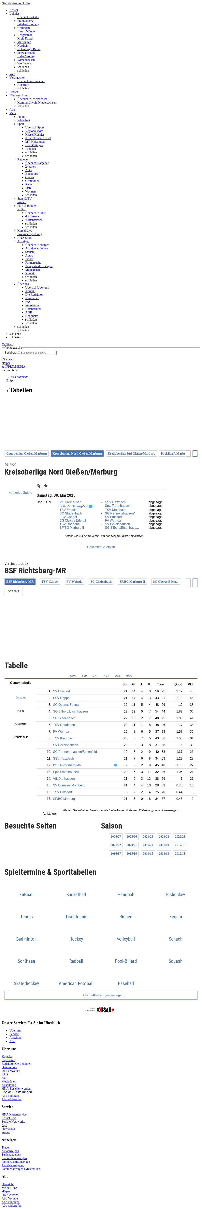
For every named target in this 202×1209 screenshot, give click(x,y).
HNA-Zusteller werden (16, 1088)
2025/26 (132, 836)
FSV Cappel (68, 517)
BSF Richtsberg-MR (74, 506)
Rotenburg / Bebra (28, 49)
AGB (28, 312)
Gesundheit (32, 180)
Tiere (28, 188)
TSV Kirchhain (115, 510)
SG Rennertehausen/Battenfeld (127, 513)
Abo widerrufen (12, 1099)
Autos (29, 255)
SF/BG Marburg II (72, 527)
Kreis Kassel (25, 38)
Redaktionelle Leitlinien (16, 1063)
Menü (5, 344)
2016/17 (116, 853)
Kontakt (30, 273)
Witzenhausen (26, 59)
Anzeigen (15, 1037)
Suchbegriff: (12, 352)
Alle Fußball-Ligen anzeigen (102, 995)
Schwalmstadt (26, 52)
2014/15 (148, 853)
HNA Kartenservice (14, 1114)
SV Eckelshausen (117, 524)
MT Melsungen (35, 141)
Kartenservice (33, 220)
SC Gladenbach (71, 513)
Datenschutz (33, 309)
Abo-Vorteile (10, 1198)
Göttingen (23, 27)
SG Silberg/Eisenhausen (122, 527)
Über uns (15, 1030)
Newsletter (32, 298)
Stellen (29, 252)
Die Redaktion (34, 294)
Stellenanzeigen (11, 1154)
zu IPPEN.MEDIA (13, 366)
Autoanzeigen (10, 1151)
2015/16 (132, 853)
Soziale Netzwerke (13, 1121)
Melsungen (24, 42)
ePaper (6, 1191)
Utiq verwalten (11, 1070)
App (4, 1125)
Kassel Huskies (34, 134)
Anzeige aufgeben (36, 248)
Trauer (29, 259)
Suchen (7, 359)
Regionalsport (34, 131)
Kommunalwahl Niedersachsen (36, 102)
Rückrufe (23, 84)
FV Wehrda (113, 520)
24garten (30, 166)
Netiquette (31, 316)
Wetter (6, 1132)
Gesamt (13, 591)
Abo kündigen (11, 1095)
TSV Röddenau (70, 524)
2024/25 (148, 836)
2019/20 (148, 845)
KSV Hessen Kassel (38, 138)
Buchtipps (31, 173)
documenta (32, 216)
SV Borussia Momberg (69, 785)
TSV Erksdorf (69, 510)
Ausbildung (9, 1085)
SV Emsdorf (113, 517)
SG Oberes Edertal (73, 520)
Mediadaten (32, 269)
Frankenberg (25, 20)
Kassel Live (9, 1118)
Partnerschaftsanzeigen (16, 1161)
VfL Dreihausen (70, 502)
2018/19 (164, 845)
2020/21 (132, 845)
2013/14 (164, 853)
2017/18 (180, 845)
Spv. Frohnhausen (118, 505)
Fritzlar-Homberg (28, 24)
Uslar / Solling (26, 56)
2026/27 (116, 836)
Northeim (23, 45)
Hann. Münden (26, 31)
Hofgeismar (24, 35)
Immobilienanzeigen (14, 1158)
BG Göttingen (34, 145)
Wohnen (30, 191)
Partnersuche (33, 262)
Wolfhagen (24, 63)
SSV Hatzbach (115, 502)
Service (14, 1034)
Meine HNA (9, 1187)
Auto (28, 170)
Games (29, 177)
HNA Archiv (10, 1195)
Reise (28, 184)
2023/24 (164, 836)
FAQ (28, 301)
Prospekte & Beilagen (38, 266)
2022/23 (180, 836)
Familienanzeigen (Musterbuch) (21, 1168)
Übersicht (8, 1184)
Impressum (32, 305)
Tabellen (30, 148)
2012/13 (180, 853)
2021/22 (116, 845)
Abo (12, 1041)
